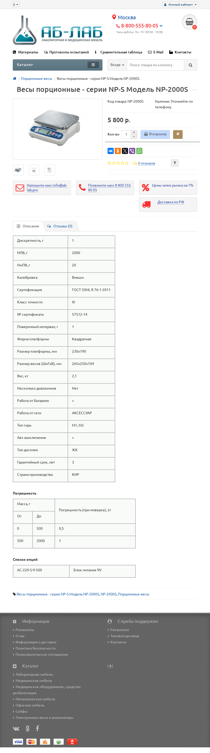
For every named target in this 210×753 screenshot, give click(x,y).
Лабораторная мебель (34, 674)
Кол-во (113, 134)
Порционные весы (133, 594)
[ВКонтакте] (111, 151)
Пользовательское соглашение (42, 654)
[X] (125, 151)
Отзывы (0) (62, 226)
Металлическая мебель (35, 699)
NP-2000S (109, 594)
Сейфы (22, 711)
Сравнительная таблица (121, 52)
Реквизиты (25, 630)
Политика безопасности (36, 648)
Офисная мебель (30, 705)
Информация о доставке (36, 642)
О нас (20, 636)
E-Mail (158, 52)
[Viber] (132, 151)
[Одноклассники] (118, 151)
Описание (31, 226)
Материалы (28, 52)
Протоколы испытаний (69, 52)
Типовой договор (124, 636)
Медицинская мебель (34, 681)
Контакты (183, 52)
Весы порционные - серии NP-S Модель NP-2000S (58, 594)
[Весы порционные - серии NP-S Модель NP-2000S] (57, 129)
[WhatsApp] (139, 151)
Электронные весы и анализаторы (45, 718)
